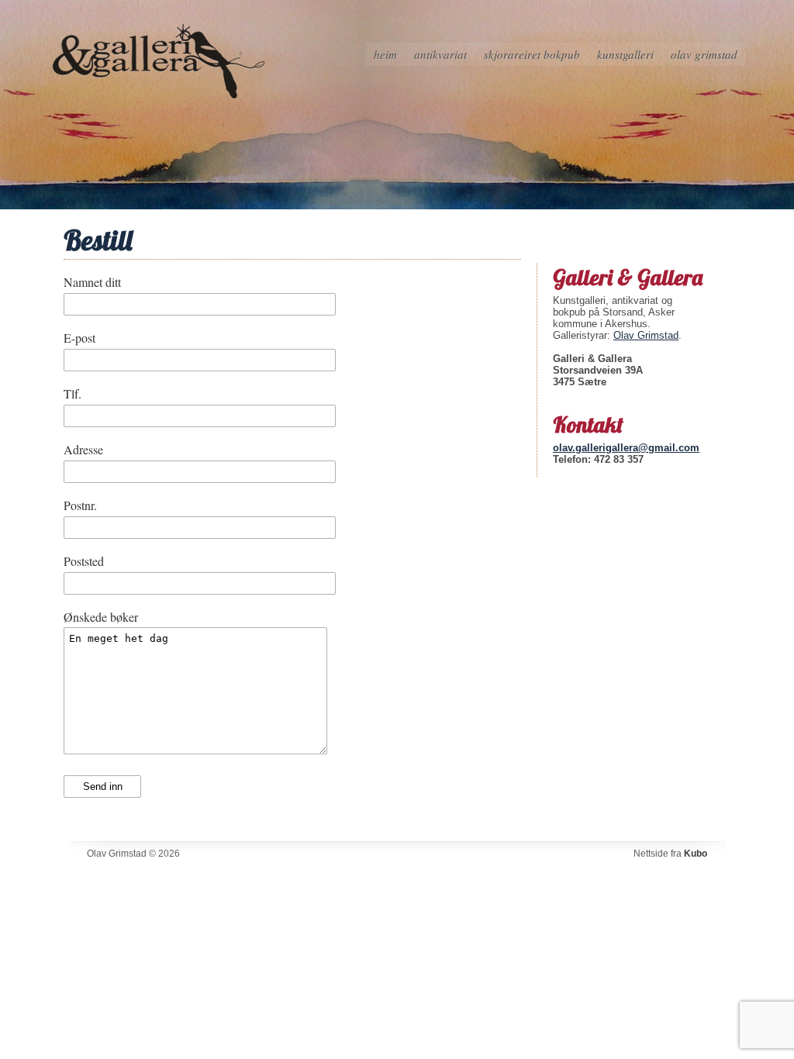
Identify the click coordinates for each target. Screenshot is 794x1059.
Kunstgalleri (625, 54)
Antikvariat (440, 54)
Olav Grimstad (704, 54)
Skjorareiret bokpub (532, 54)
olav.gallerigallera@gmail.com (626, 448)
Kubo (695, 853)
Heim (385, 54)
